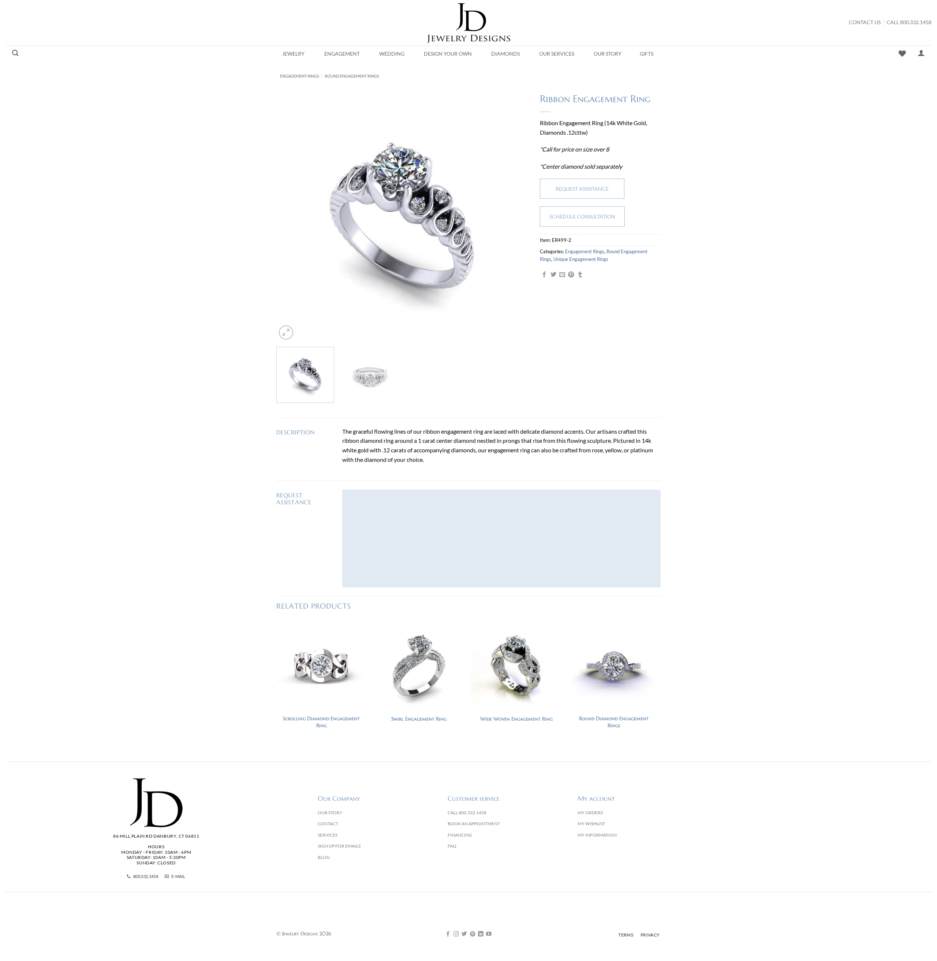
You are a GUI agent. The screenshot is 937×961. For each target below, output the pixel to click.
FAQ (452, 846)
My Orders (590, 812)
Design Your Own (448, 54)
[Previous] (290, 215)
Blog (324, 857)
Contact (328, 823)
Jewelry (293, 54)
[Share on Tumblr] (580, 275)
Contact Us (865, 22)
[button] (286, 332)
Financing (460, 835)
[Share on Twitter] (553, 275)
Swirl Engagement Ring (419, 718)
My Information (597, 835)
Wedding (391, 54)
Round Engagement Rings (352, 76)
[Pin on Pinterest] (571, 275)
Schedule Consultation (582, 216)
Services (327, 835)
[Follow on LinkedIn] (481, 934)
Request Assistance (582, 189)
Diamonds (505, 54)
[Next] (514, 215)
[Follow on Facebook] (448, 934)
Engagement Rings (299, 76)
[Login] (921, 52)
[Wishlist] (902, 53)
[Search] (15, 53)
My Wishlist (591, 823)
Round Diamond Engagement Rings (614, 722)
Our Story (607, 54)
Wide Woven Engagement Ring (516, 718)
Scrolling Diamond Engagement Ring (321, 722)
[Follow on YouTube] (489, 934)
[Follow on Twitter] (464, 934)
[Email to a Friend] (562, 275)
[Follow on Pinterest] (472, 934)
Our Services (556, 54)
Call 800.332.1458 (909, 22)
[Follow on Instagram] (456, 934)
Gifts (646, 54)
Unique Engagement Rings (580, 259)
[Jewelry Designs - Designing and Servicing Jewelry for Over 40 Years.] (468, 22)
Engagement (342, 54)
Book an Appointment (474, 823)
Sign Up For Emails (339, 846)
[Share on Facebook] (544, 275)
